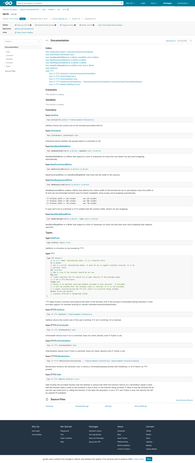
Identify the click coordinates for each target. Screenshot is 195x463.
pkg (43, 9)
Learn (143, 3)
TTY (52, 253)
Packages (167, 3)
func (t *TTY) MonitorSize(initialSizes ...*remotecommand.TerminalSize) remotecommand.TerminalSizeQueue (95, 82)
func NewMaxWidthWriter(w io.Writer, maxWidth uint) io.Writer (72, 57)
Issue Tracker (122, 438)
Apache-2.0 (62, 19)
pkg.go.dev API (94, 442)
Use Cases (36, 431)
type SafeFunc (52, 68)
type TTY (49, 71)
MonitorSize (64, 356)
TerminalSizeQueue (131, 361)
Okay (149, 459)
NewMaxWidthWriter (60, 146)
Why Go (129, 3)
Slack (148, 438)
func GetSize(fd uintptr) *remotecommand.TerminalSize (69, 52)
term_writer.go (141, 406)
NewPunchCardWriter (61, 164)
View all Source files (183, 400)
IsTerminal (55, 131)
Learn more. (139, 459)
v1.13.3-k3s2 (11, 19)
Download (121, 431)
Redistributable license (45, 25)
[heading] (9, 3)
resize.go (49, 406)
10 (76, 19)
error (68, 242)
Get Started (66, 426)
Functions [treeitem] (9, 63)
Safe (59, 374)
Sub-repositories (95, 434)
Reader (58, 263)
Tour (62, 434)
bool (76, 135)
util (58, 9)
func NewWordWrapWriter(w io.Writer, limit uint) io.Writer (70, 65)
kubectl (51, 9)
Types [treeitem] (8, 66)
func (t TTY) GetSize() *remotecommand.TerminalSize (72, 73)
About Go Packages (96, 438)
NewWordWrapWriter (60, 214)
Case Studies (37, 434)
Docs (153, 3)
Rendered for (171, 41)
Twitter (148, 431)
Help (62, 442)
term (64, 9)
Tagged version (68, 25)
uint (89, 151)
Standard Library (95, 431)
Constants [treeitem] (9, 55)
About (120, 426)
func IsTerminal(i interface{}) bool (60, 54)
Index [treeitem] (8, 52)
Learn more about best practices (110, 25)
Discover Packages (10, 9)
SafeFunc (55, 238)
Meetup (149, 445)
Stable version (87, 25)
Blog (119, 434)
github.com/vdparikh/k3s (29, 9)
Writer (75, 151)
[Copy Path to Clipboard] (68, 9)
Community (182, 3)
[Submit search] (121, 3)
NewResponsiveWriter (61, 180)
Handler (70, 291)
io (70, 151)
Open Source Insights (25, 32)
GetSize (54, 115)
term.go (108, 406)
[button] (16, 25)
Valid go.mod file (23, 25)
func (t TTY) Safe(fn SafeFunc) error (64, 84)
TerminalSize (88, 120)
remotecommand (76, 120)
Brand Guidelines (123, 445)
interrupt (62, 291)
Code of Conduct (123, 449)
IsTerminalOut (63, 341)
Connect (150, 426)
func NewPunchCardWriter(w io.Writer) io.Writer (66, 60)
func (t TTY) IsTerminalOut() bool (63, 79)
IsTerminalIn (63, 325)
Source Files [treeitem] (10, 71)
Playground (64, 431)
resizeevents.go (82, 406)
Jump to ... (9, 41)
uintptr (64, 120)
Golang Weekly (151, 449)
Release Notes (122, 442)
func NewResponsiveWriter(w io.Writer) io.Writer (66, 63)
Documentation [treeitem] (11, 47)
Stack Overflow (66, 438)
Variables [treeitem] (9, 59)
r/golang (149, 442)
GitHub (148, 434)
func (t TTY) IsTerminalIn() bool (62, 76)
